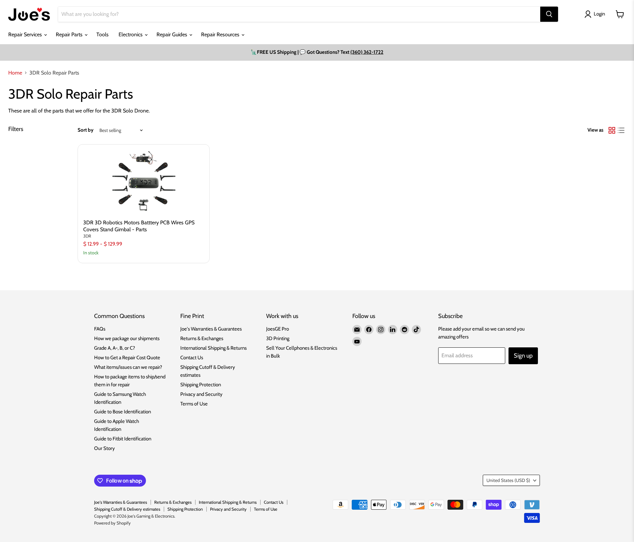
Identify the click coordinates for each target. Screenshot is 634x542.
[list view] (621, 130)
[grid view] (611, 130)
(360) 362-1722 (366, 52)
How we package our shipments (126, 338)
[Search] (549, 14)
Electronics (131, 34)
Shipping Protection (200, 385)
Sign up (523, 355)
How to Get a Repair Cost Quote (127, 358)
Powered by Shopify (112, 523)
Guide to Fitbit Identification (122, 439)
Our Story (104, 448)
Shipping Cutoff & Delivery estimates (127, 509)
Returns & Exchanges (201, 338)
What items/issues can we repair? (128, 367)
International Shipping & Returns (213, 348)
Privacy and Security (201, 394)
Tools (102, 34)
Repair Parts (70, 34)
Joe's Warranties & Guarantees (211, 329)
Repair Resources (221, 34)
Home (15, 73)
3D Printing (277, 338)
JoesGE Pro (277, 329)
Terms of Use (194, 404)
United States (508, 480)
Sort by (85, 130)
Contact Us (191, 358)
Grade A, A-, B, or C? (114, 348)
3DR (87, 236)
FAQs (99, 329)
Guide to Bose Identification (122, 412)
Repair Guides (173, 34)
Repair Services (25, 34)
